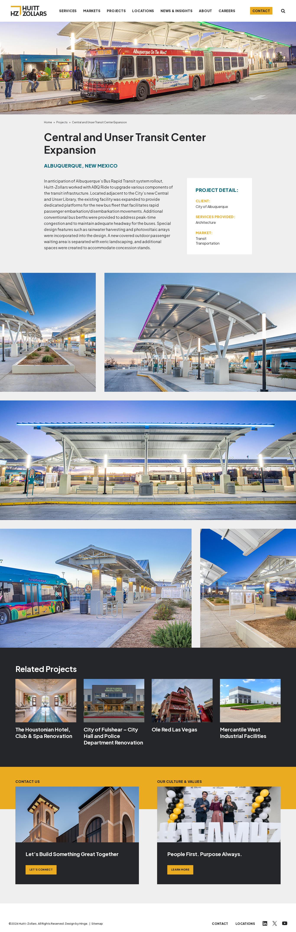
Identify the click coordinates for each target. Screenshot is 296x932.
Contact (261, 11)
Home (48, 122)
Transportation (208, 243)
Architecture (206, 222)
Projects (62, 122)
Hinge (83, 923)
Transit (201, 238)
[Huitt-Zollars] (29, 11)
